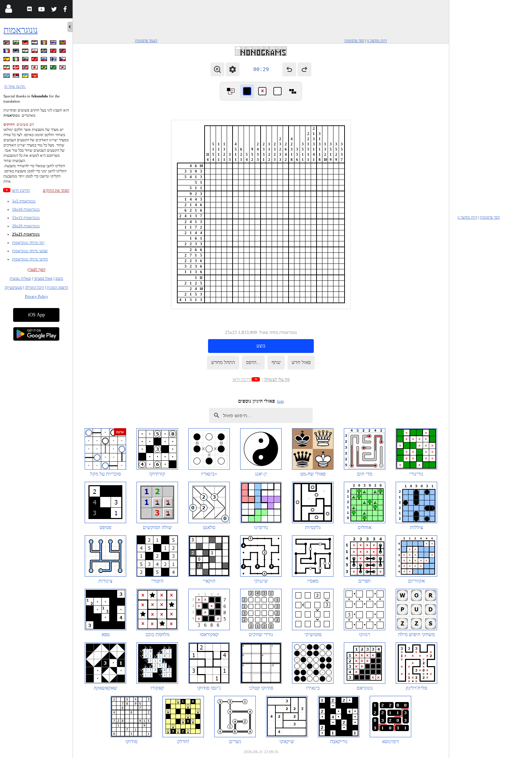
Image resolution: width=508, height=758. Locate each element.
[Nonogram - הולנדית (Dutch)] (35, 43)
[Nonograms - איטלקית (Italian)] (16, 60)
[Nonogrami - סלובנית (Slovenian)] (26, 60)
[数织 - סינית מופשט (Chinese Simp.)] (54, 52)
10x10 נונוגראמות (26, 209)
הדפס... (253, 362)
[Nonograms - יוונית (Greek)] (7, 77)
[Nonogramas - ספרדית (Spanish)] (7, 60)
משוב (59, 278)
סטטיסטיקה (13, 287)
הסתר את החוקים (56, 190)
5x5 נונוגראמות (24, 201)
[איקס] (262, 91)
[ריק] (277, 91)
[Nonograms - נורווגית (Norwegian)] (26, 68)
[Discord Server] (30, 10)
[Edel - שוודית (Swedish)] (44, 52)
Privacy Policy (36, 296)
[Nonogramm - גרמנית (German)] (26, 43)
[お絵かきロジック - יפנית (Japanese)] (35, 68)
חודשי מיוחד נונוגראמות (30, 259)
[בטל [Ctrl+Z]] (289, 69)
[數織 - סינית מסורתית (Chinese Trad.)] (63, 52)
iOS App (36, 314)
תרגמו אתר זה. (15, 86)
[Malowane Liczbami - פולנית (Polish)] (35, 52)
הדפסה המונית (57, 287)
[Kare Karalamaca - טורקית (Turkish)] (35, 60)
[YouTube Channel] (42, 10)
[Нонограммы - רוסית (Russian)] (44, 60)
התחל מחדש (223, 362)
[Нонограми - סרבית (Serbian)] (16, 77)
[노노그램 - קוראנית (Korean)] (63, 68)
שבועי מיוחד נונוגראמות (30, 251)
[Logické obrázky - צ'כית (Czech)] (63, 60)
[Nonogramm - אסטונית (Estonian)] (16, 52)
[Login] (8, 10)
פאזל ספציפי (43, 278)
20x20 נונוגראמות (26, 226)
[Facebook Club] (66, 10)
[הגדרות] (232, 69)
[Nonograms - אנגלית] (7, 43)
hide (280, 401)
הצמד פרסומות (146, 40)
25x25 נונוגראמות (26, 234)
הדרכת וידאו (21, 190)
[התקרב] (217, 69)
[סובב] (230, 91)
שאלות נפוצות (20, 278)
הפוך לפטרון (36, 269)
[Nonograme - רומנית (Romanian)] (44, 43)
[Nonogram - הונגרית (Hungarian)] (26, 52)
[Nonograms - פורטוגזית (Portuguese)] (63, 43)
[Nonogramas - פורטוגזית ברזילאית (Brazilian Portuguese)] (44, 68)
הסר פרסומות (354, 40)
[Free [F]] (293, 91)
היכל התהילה (34, 287)
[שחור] (247, 91)
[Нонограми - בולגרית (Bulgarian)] (16, 43)
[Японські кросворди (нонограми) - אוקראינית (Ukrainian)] (26, 77)
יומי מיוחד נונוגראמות (28, 242)
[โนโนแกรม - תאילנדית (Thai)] (54, 43)
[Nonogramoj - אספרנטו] (54, 68)
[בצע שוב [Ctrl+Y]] (304, 69)
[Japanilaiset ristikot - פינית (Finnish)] (54, 60)
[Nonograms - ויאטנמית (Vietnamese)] (35, 77)
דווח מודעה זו (377, 40)
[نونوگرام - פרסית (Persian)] (7, 68)
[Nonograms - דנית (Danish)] (16, 68)
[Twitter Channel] (54, 10)
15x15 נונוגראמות (26, 217)
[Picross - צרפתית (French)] (7, 52)
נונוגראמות (20, 30)
